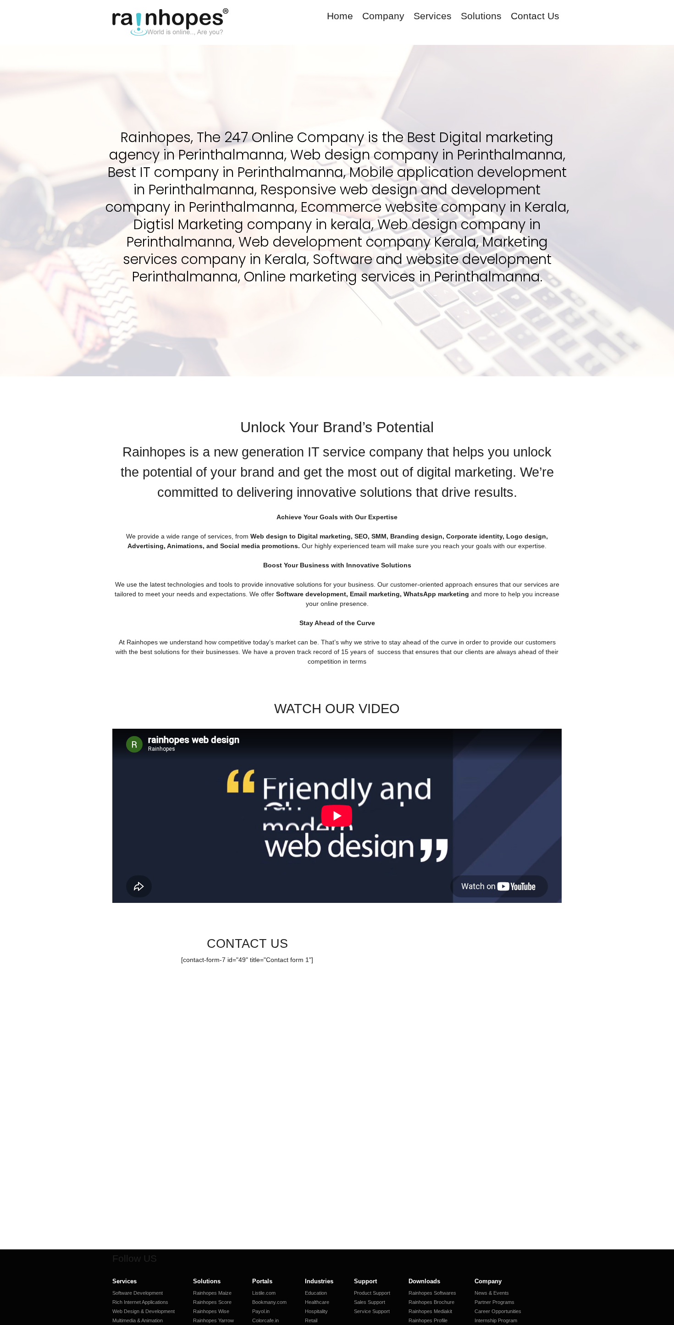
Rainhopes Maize (212, 1293)
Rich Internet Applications (140, 1302)
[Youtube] (214, 1259)
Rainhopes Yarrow (213, 1320)
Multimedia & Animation (137, 1320)
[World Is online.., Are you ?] (171, 23)
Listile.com (264, 1293)
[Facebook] (170, 1259)
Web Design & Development (143, 1311)
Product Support (372, 1293)
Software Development (137, 1293)
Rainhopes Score (212, 1302)
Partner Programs (494, 1302)
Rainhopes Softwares (432, 1293)
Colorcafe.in (265, 1320)
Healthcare (317, 1302)
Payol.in (261, 1311)
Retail (311, 1320)
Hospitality (316, 1311)
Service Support (372, 1311)
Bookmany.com (269, 1302)
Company (383, 16)
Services (433, 16)
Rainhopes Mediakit (430, 1311)
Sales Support (369, 1302)
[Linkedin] (199, 1259)
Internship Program (496, 1320)
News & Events (492, 1293)
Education (316, 1293)
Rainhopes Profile (428, 1320)
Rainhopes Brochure (431, 1302)
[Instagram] (184, 1259)
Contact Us (535, 16)
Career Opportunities (498, 1311)
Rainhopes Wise (211, 1311)
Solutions (481, 16)
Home (340, 16)
